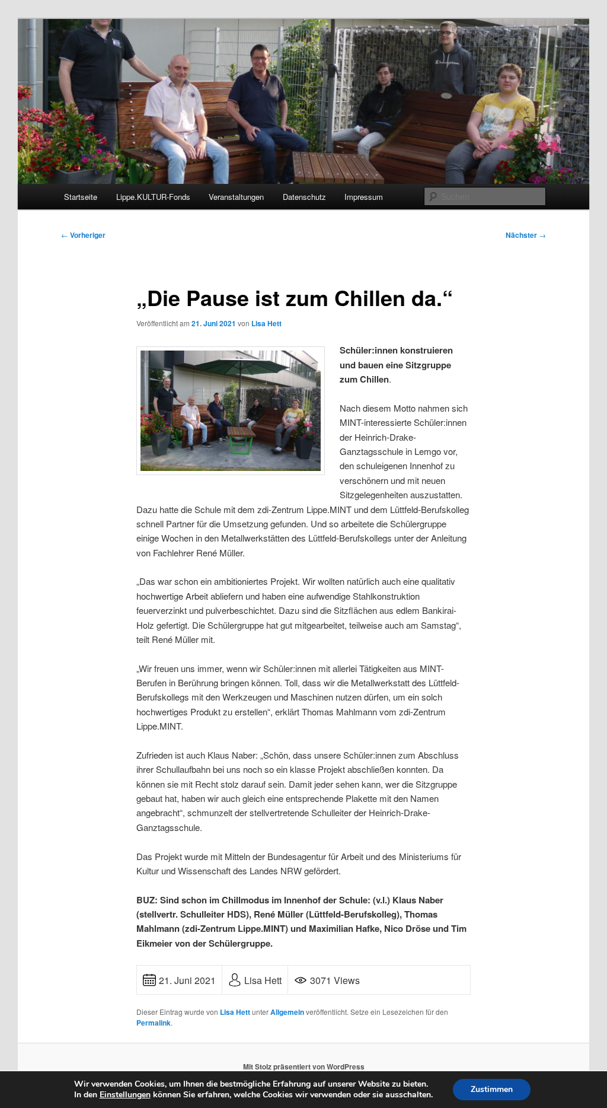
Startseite (80, 196)
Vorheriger (83, 235)
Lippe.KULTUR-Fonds (153, 196)
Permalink (153, 1022)
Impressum (363, 196)
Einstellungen (125, 1095)
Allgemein (287, 1012)
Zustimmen (492, 1089)
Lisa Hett (266, 323)
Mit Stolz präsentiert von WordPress (304, 1066)
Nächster (526, 235)
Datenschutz (304, 196)
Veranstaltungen (236, 196)
